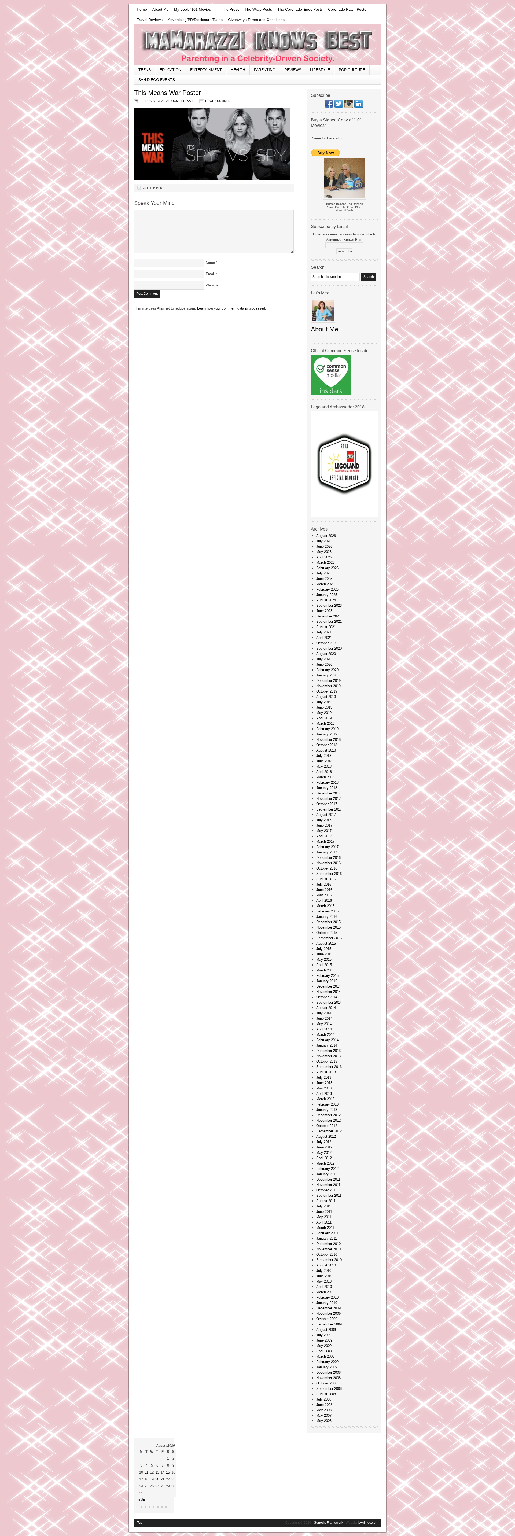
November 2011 (328, 1185)
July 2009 (323, 1335)
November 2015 (328, 927)
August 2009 (326, 1330)
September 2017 (329, 809)
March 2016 (325, 906)
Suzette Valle (184, 100)
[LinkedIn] (358, 107)
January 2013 (326, 1110)
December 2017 (328, 793)
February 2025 (327, 589)
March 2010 (325, 1292)
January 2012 (326, 1174)
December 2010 (328, 1244)
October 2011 (326, 1190)
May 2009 (324, 1346)
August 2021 (326, 627)
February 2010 (327, 1297)
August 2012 (326, 1136)
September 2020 (329, 648)
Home (142, 9)
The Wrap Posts (258, 9)
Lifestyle (320, 70)
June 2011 (324, 1212)
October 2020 (326, 643)
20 (157, 1479)
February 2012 (327, 1169)
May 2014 (324, 1024)
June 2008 (324, 1405)
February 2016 (327, 911)
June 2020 (324, 664)
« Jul (142, 1500)
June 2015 (324, 954)
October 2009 (326, 1319)
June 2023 (324, 611)
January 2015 (326, 981)
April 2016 (324, 900)
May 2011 (323, 1217)
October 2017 (326, 804)
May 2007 (324, 1415)
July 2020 (323, 659)
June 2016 (324, 890)
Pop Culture (352, 70)
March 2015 (325, 970)
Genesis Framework (328, 1522)
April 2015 (324, 965)
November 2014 (328, 992)
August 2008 (326, 1394)
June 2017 (324, 825)
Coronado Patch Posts (347, 9)
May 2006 (324, 1421)
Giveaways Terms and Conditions (256, 19)
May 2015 (324, 959)
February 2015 (327, 976)
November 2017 (328, 799)
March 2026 (325, 563)
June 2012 (324, 1147)
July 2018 (323, 756)
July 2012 (323, 1142)
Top (139, 1522)
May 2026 (324, 552)
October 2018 (326, 745)
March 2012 (325, 1163)
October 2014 (326, 997)
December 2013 (328, 1051)
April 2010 (324, 1287)
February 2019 (327, 729)
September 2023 (329, 605)
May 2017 (324, 831)
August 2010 (326, 1265)
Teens (144, 70)
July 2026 (323, 541)
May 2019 (324, 713)
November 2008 (328, 1378)
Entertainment (206, 70)
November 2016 (328, 863)
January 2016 (326, 917)
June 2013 (324, 1083)
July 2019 (323, 702)
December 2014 (328, 986)
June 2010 (324, 1276)
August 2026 (326, 536)
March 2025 (325, 584)
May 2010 (324, 1281)
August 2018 (326, 750)
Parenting (264, 70)
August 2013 (326, 1072)
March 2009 (325, 1356)
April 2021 (324, 638)
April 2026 (324, 557)
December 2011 (328, 1179)
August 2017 (326, 815)
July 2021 (323, 632)
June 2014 (324, 1018)
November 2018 (328, 740)
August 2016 (326, 879)
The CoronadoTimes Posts (300, 9)
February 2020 (327, 670)
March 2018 (325, 777)
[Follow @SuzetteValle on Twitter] (338, 107)
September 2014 (329, 1002)
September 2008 (329, 1389)
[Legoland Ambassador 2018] (344, 516)
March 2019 (325, 723)
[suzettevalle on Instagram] (348, 107)
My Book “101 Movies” (193, 9)
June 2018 (324, 761)
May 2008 (324, 1410)
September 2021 (329, 622)
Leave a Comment (218, 100)
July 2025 (323, 573)
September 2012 (329, 1131)
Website (212, 285)
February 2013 (327, 1104)
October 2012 (326, 1126)
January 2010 (326, 1303)
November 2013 (328, 1056)
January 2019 (326, 734)
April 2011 (324, 1222)
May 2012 (324, 1153)
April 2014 (324, 1029)
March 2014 (325, 1035)
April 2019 (324, 718)
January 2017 (326, 852)
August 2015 (326, 943)
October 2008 (326, 1383)
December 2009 (328, 1308)
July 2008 (323, 1399)
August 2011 (326, 1201)
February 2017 (327, 847)
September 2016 (329, 874)
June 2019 (324, 707)
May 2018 (324, 766)
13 (157, 1472)
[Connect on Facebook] (329, 107)
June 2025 (324, 579)
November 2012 (328, 1120)
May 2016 (324, 895)
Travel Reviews (150, 19)
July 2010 (323, 1271)
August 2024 (326, 600)
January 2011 (326, 1238)
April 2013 (324, 1094)
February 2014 (327, 1040)
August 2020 (326, 654)
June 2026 (324, 546)
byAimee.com (368, 1522)
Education (170, 70)
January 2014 (326, 1045)
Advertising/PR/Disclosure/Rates (195, 19)
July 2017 (323, 820)
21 (162, 1479)
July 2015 (323, 949)
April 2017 (324, 836)
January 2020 (326, 675)
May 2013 (324, 1088)
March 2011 (325, 1228)
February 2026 (327, 568)
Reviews (292, 70)
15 (168, 1472)
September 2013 (329, 1067)
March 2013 (325, 1099)
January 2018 (326, 788)
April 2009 (324, 1351)
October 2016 (326, 868)
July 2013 (323, 1077)
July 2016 (323, 884)
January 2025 (326, 595)
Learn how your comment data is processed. (231, 308)
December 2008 (328, 1373)
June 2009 (324, 1340)
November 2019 (328, 686)
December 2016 (328, 858)
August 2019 (326, 697)
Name (210, 263)
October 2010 (326, 1255)
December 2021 (328, 616)
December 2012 (328, 1115)
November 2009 (328, 1314)
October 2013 (326, 1061)
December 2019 (328, 681)
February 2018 (327, 782)
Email (210, 274)
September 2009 (329, 1324)
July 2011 (323, 1206)
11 (146, 1472)
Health (238, 70)
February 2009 (327, 1362)
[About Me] (323, 324)
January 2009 (326, 1367)
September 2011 (328, 1196)
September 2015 (329, 938)
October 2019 (326, 691)
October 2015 (326, 933)
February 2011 (327, 1233)
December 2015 (328, 922)
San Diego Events (156, 80)
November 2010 (328, 1249)
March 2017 (325, 841)
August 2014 (326, 1008)
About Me (160, 9)
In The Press (228, 9)
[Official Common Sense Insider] (331, 394)
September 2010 (329, 1260)
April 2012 (324, 1158)
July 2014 (323, 1013)
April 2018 (324, 772)
